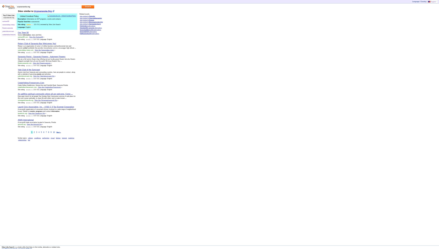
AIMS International (26, 120)
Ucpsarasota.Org (43, 11)
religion (30, 138)
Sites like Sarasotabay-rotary (44, 50)
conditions (37, 138)
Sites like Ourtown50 (36, 37)
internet (64, 138)
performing (45, 138)
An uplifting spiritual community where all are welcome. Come (45, 94)
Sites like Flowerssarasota (41, 63)
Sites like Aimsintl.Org (34, 124)
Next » (58, 132)
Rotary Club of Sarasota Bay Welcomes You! (37, 43)
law (29, 140)
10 (54, 132)
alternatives (87, 26)
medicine (71, 138)
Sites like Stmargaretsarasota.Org (46, 100)
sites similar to (87, 16)
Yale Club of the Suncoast (29, 70)
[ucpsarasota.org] (62, 16)
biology (58, 138)
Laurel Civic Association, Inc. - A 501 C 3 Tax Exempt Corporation (46, 107)
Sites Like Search (8, 247)
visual (53, 138)
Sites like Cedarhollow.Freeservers (49, 87)
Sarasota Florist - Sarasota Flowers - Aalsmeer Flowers (41, 56)
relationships (22, 140)
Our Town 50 (23, 32)
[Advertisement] (96, 72)
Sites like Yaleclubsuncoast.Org (43, 76)
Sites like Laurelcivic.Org (36, 113)
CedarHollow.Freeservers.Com (31, 83)
